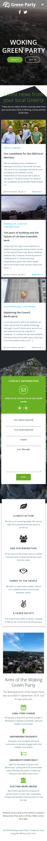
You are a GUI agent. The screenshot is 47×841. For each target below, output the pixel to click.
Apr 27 (23, 192)
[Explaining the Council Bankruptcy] (23, 290)
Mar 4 (23, 274)
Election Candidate (12, 147)
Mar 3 (23, 347)
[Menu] (42, 5)
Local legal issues (11, 226)
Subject (23, 439)
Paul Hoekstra (11, 192)
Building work (10, 223)
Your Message (23, 449)
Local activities (29, 306)
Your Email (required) (23, 429)
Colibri (33, 833)
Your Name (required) (23, 420)
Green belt (22, 223)
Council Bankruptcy (12, 306)
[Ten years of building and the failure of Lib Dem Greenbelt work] (23, 207)
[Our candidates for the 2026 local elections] (23, 131)
